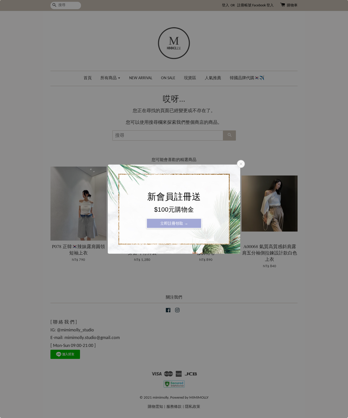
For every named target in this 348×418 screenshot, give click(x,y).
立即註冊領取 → (174, 223)
